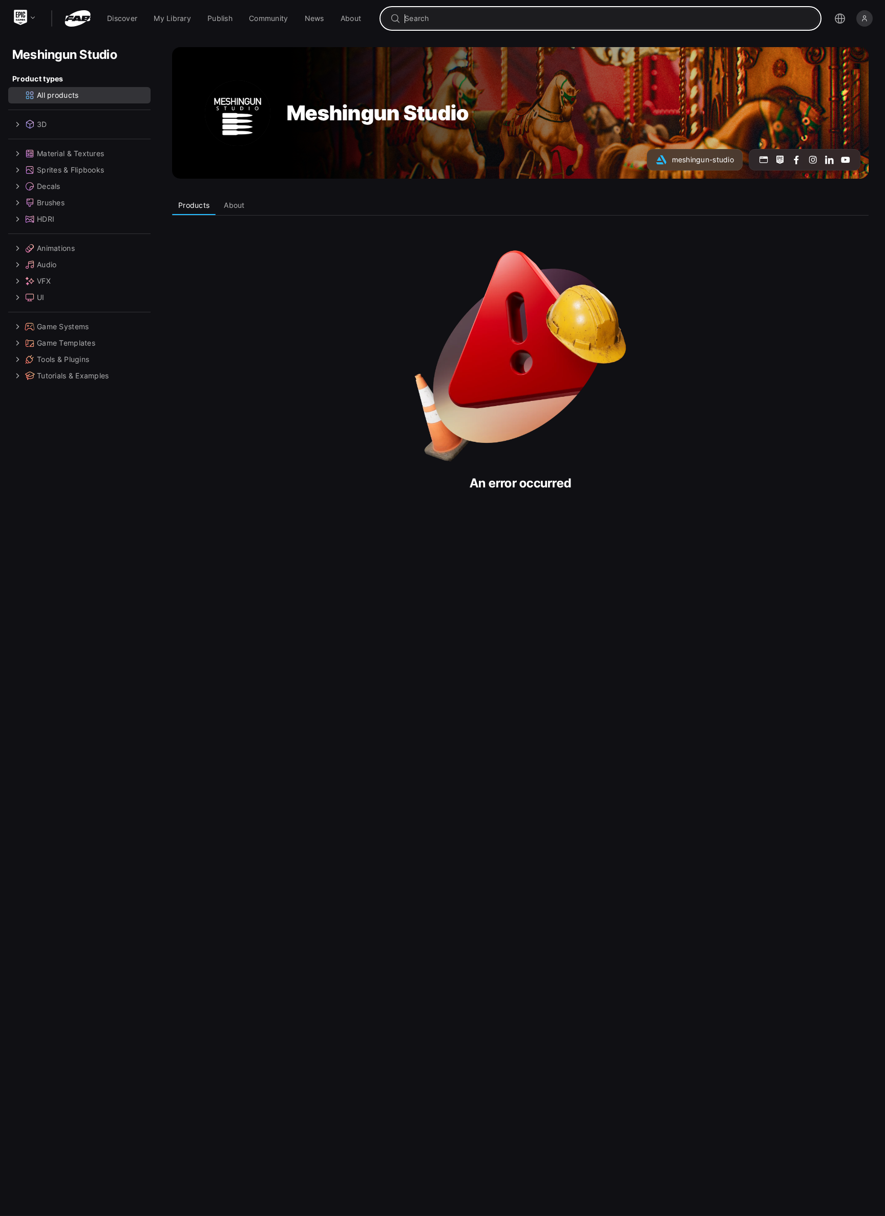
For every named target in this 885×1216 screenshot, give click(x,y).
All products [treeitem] (57, 95)
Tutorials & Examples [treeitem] (73, 375)
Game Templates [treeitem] (66, 342)
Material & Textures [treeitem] (70, 153)
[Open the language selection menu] (840, 18)
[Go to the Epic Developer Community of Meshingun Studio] (780, 160)
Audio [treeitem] (46, 264)
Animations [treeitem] (56, 248)
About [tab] (234, 205)
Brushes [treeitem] (51, 202)
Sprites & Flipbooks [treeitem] (70, 169)
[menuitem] (122, 18)
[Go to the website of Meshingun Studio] (763, 160)
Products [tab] (193, 205)
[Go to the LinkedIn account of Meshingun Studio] (829, 160)
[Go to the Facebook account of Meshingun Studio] (796, 160)
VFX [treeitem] (44, 280)
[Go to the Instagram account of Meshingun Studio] (813, 160)
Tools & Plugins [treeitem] (63, 359)
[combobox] (608, 18)
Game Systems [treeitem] (63, 326)
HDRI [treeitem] (45, 219)
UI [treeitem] (41, 297)
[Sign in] (864, 18)
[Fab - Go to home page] (78, 18)
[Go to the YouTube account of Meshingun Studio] (845, 160)
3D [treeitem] (42, 124)
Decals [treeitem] (48, 186)
